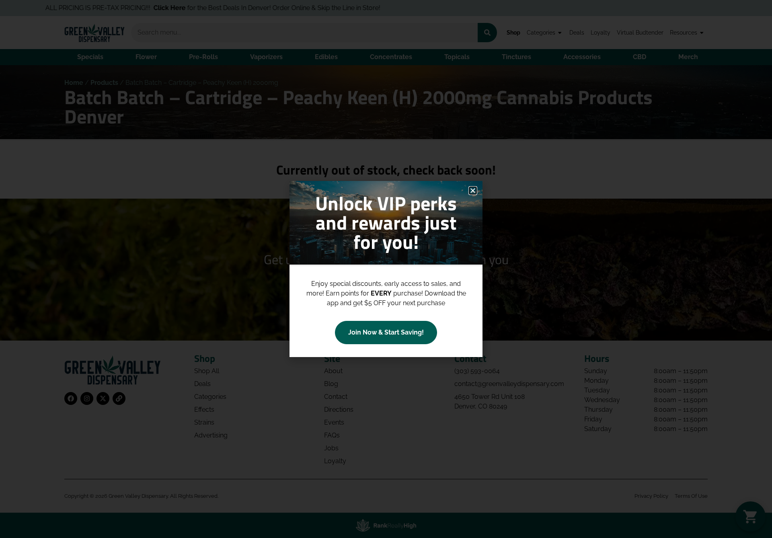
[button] (473, 190)
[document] (386, 269)
